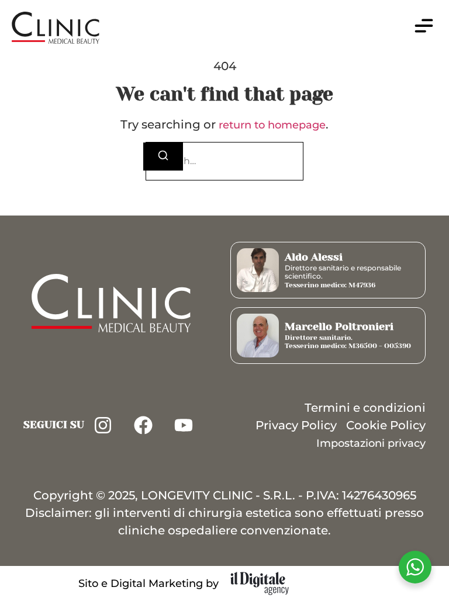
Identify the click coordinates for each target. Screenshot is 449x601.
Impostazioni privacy (371, 443)
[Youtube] (183, 425)
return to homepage (272, 125)
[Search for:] (224, 161)
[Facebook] (143, 425)
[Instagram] (103, 425)
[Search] (163, 157)
